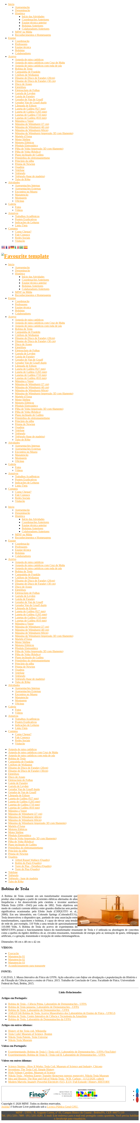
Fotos (18, 207)
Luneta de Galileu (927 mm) (30, 108)
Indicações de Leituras (27, 222)
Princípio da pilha (24, 160)
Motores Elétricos (24, 142)
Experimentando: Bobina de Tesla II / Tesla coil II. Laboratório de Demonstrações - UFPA (57, 1054)
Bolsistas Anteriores (32, 25)
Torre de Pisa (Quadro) (27, 869)
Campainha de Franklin (27, 71)
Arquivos (13, 213)
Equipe (12, 38)
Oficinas (19, 200)
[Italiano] (17, 247)
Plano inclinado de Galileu (29, 154)
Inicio (11, 4)
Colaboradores (23, 53)
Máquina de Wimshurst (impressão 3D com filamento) (44, 133)
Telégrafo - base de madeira (23, 878)
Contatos (13, 228)
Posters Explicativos (26, 219)
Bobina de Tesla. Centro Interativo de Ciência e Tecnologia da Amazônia (47, 1016)
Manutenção (21, 194)
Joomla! (5, 1106)
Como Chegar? (23, 231)
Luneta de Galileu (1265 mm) (31, 111)
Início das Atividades (33, 16)
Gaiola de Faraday (25, 96)
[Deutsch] (12, 247)
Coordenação (22, 41)
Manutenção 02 (16, 959)
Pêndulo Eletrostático (26, 145)
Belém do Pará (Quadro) (28, 863)
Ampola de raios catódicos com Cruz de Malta (40, 62)
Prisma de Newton (25, 164)
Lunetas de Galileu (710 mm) (31, 114)
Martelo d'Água (23, 136)
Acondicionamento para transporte (26, 965)
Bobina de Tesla (23, 68)
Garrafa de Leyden (25, 93)
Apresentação (22, 7)
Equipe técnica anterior (34, 22)
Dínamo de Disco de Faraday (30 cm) (35, 81)
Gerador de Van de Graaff (29, 99)
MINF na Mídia (23, 31)
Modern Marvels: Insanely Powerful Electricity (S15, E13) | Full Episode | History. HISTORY (59, 1081)
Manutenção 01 (16, 956)
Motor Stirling (22, 139)
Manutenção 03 (16, 962)
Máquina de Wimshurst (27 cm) (32, 124)
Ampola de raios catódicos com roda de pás (38, 65)
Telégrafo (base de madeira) (30, 176)
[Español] (26, 247)
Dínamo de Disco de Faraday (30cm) (28, 770)
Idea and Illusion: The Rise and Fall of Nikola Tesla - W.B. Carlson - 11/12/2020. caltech (56, 1078)
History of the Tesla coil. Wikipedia (27, 1030)
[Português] (21, 247)
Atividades (14, 182)
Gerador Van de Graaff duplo (31, 102)
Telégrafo (20, 173)
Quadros (19, 167)
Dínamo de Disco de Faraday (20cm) (35, 77)
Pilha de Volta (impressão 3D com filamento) (39, 148)
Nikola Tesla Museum (20, 1040)
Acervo (12, 56)
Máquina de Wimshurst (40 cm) (32, 127)
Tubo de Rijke (22, 179)
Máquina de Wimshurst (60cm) (31, 130)
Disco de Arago (23, 84)
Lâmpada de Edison (26, 105)
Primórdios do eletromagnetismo (32, 157)
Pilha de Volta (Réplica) (28, 151)
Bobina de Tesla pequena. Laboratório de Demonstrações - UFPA (43, 1007)
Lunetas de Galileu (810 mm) (31, 117)
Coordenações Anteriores (35, 19)
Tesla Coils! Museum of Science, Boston (30, 1034)
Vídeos (19, 210)
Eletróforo (20, 87)
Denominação (22, 10)
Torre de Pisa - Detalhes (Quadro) (33, 866)
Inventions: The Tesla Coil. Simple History (31, 1069)
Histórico (20, 13)
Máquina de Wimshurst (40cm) (24, 816)
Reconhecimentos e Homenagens (33, 34)
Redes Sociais (22, 237)
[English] (3, 247)
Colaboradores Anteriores (35, 28)
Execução (13, 953)
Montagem (21, 197)
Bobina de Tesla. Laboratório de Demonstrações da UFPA (39, 1019)
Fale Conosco (22, 234)
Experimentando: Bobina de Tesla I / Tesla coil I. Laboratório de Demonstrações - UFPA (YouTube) (62, 1051)
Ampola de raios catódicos (29, 59)
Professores (21, 44)
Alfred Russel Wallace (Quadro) (32, 860)
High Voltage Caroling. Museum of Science (31, 1072)
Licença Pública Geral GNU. (62, 1106)
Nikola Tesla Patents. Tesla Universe (28, 1037)
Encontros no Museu (26, 191)
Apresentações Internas (27, 185)
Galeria (12, 204)
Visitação (20, 240)
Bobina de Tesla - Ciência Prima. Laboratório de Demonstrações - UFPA (47, 1003)
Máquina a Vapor (24, 121)
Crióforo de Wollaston (27, 74)
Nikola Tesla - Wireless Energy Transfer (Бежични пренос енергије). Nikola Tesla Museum (58, 1075)
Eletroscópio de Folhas (27, 90)
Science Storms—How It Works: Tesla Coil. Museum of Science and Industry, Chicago (55, 1066)
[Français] (8, 247)
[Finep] (63, 1100)
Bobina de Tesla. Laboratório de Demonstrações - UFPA (38, 1010)
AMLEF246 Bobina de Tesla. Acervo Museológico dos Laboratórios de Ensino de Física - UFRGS (61, 1013)
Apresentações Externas (28, 188)
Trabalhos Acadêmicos (27, 216)
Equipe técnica (23, 47)
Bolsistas (20, 50)
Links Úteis (21, 225)
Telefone (19, 170)
